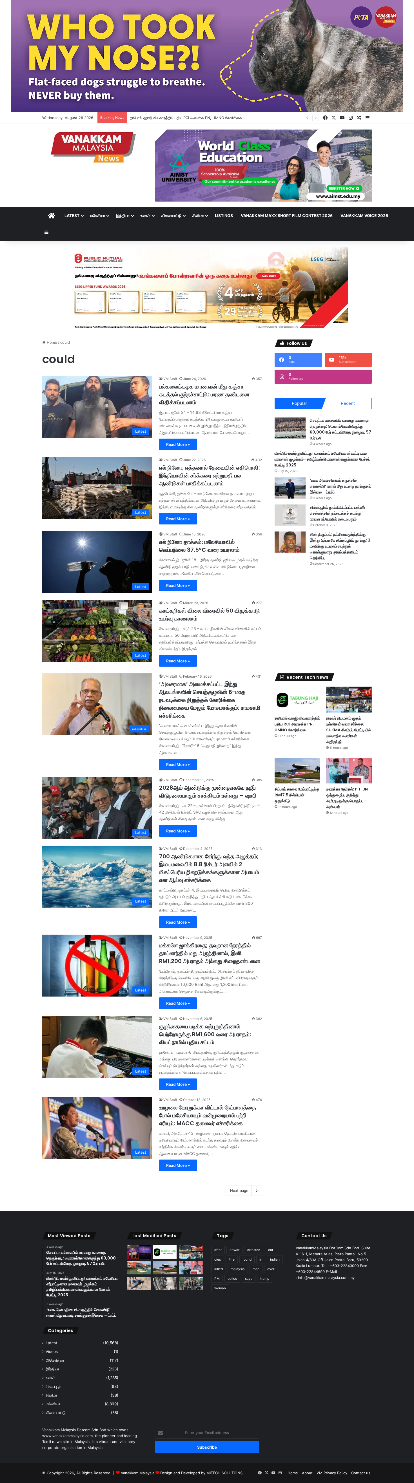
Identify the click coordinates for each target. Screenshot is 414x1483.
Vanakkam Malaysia (138, 1473)
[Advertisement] (323, 619)
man (256, 1269)
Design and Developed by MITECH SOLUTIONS (201, 1473)
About (307, 1473)
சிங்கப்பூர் (53, 1386)
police (232, 1278)
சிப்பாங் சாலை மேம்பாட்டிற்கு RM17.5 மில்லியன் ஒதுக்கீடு (297, 795)
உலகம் (145, 215)
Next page (239, 1190)
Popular (299, 403)
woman (220, 1288)
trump (264, 1278)
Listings (224, 215)
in (260, 1259)
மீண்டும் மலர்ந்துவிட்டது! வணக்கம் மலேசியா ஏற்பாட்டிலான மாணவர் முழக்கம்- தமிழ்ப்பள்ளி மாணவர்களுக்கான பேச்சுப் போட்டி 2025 (322, 459)
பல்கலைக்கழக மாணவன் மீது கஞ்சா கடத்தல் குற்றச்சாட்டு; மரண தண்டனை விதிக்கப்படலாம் (204, 394)
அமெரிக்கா (55, 1360)
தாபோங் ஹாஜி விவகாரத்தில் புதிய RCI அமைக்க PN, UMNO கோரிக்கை (297, 724)
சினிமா (198, 215)
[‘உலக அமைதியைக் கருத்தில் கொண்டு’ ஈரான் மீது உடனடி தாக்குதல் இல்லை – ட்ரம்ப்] (290, 488)
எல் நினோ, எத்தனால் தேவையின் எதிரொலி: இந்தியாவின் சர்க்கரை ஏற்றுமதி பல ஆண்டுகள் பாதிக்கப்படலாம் (209, 475)
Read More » (178, 444)
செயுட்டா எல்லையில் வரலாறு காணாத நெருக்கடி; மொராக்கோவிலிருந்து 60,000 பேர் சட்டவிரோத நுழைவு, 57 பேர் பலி (340, 429)
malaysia (238, 1269)
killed (218, 1269)
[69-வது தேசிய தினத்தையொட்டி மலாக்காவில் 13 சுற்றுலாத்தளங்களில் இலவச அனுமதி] (139, 1267)
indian (275, 1259)
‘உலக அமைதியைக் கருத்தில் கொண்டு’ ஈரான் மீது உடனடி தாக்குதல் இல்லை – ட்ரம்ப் (340, 486)
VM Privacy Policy (332, 1473)
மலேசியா (97, 215)
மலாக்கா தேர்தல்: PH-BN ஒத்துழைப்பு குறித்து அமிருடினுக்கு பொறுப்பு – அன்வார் (347, 798)
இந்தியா (123, 215)
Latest (71, 215)
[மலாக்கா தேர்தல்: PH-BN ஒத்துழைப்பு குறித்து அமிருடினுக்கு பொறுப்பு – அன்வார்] (349, 770)
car (270, 1250)
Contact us (360, 1473)
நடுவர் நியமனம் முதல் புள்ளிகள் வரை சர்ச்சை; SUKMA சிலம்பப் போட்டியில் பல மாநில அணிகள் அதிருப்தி (210, 117)
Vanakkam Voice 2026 (364, 215)
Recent (348, 403)
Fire (232, 1259)
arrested (253, 1250)
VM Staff (170, 379)
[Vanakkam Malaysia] (94, 146)
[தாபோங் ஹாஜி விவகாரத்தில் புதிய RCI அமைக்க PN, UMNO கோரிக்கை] (297, 699)
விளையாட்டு (171, 215)
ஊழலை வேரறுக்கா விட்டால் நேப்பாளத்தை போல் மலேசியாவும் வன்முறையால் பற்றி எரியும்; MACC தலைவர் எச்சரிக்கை (207, 1115)
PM (217, 1278)
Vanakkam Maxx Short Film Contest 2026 (287, 215)
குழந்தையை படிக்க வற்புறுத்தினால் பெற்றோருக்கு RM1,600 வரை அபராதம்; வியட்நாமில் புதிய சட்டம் (205, 1034)
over (270, 1269)
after (218, 1250)
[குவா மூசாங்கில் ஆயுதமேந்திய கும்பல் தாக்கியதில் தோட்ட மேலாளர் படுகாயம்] (139, 1283)
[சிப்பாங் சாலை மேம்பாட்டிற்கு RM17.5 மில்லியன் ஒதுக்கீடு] (297, 770)
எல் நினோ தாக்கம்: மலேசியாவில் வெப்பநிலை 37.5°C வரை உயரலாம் (199, 546)
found (246, 1259)
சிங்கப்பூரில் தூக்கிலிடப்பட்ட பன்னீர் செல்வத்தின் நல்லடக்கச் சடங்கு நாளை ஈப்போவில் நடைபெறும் (337, 513)
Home (51, 342)
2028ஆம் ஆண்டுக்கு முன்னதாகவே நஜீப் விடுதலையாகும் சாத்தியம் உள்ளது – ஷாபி (208, 791)
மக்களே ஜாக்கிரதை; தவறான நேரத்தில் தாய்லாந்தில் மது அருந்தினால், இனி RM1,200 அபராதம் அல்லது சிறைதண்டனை (209, 953)
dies (217, 1259)
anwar (234, 1250)
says (248, 1278)
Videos (52, 1351)
